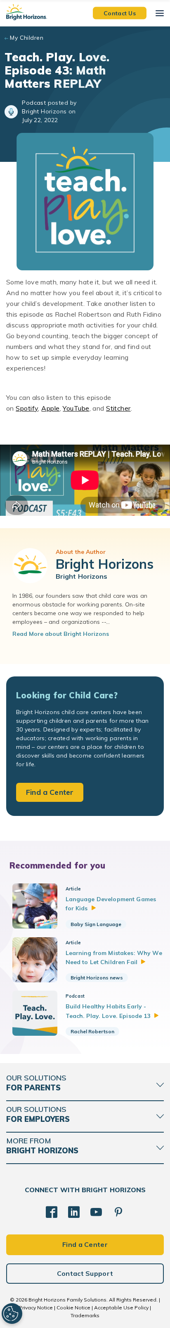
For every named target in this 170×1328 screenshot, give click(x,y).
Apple (50, 408)
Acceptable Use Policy (121, 1307)
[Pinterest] (118, 1212)
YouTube (76, 408)
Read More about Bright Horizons (60, 634)
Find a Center (49, 792)
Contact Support (85, 1273)
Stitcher (118, 408)
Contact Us (120, 13)
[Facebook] (51, 1212)
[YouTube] (96, 1212)
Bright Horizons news (97, 977)
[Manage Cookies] (12, 1313)
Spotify (27, 408)
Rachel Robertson (92, 1031)
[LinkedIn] (74, 1212)
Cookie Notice (73, 1307)
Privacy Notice (36, 1307)
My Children (26, 37)
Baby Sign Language (96, 924)
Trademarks (85, 1315)
